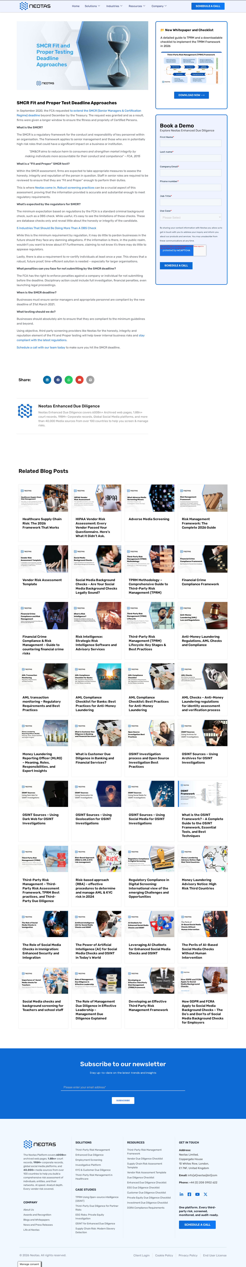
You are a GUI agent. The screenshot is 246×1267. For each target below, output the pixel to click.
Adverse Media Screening (149, 519)
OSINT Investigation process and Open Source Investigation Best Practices (149, 760)
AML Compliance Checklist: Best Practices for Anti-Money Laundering (149, 703)
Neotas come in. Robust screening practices (64, 187)
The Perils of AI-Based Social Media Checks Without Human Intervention (200, 951)
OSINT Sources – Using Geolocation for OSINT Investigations (94, 819)
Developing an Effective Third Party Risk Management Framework (148, 1005)
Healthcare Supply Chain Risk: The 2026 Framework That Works (42, 523)
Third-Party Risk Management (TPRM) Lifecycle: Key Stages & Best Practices (147, 643)
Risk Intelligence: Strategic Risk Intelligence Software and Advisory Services (96, 643)
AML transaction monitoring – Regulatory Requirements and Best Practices (42, 703)
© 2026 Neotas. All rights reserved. (42, 1255)
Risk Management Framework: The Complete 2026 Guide (199, 523)
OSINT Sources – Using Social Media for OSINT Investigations (147, 819)
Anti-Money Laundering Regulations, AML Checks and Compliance (202, 641)
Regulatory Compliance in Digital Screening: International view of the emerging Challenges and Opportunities (149, 888)
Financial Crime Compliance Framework (200, 582)
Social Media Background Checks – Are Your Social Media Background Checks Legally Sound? (96, 586)
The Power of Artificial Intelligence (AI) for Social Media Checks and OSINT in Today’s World (96, 951)
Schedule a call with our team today (41, 347)
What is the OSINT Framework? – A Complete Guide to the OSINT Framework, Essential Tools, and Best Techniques (202, 825)
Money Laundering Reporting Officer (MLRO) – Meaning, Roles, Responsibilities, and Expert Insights (42, 762)
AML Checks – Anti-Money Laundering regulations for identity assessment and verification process (202, 703)
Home (75, 6)
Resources (135, 6)
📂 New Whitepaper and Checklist (186, 30)
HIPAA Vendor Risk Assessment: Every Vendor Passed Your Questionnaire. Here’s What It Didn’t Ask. (93, 527)
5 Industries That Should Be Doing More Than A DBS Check (56, 228)
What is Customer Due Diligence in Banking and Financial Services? (95, 758)
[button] (47, 380)
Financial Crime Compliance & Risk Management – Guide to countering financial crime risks (43, 645)
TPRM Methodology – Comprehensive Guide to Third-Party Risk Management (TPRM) (148, 586)
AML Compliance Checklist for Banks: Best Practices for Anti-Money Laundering (96, 703)
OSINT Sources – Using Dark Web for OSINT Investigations (41, 819)
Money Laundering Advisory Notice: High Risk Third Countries (199, 884)
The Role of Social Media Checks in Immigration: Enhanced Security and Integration (42, 951)
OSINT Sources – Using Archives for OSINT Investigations (200, 758)
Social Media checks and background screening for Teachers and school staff (43, 1005)
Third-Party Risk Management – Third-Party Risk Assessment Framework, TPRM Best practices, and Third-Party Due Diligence (41, 890)
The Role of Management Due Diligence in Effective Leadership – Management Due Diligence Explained (96, 1009)
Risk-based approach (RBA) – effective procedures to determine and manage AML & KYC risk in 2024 (95, 888)
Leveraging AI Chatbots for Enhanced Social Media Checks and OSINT (149, 949)
